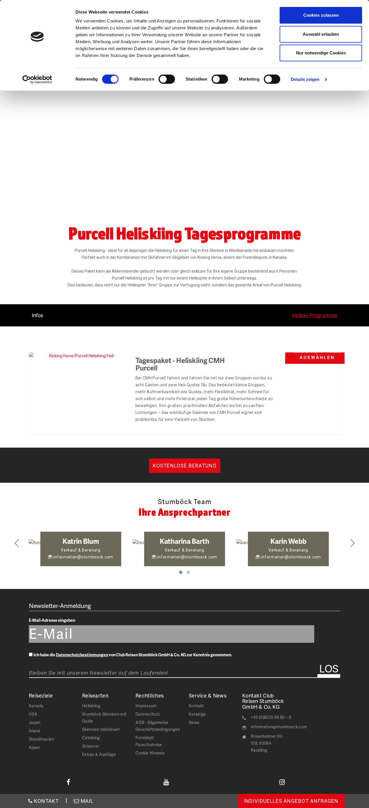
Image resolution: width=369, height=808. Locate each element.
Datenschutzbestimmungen (82, 654)
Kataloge (197, 714)
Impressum (146, 705)
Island (34, 730)
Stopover (90, 746)
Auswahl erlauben (321, 34)
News (194, 722)
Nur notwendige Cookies (321, 52)
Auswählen (317, 357)
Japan (34, 722)
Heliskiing (91, 705)
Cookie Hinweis (150, 753)
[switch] (167, 79)
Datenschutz (147, 714)
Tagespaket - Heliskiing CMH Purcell (180, 363)
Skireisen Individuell (100, 729)
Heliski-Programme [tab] (314, 315)
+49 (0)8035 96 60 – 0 (271, 717)
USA (33, 714)
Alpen (34, 747)
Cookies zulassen (321, 15)
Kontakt (196, 705)
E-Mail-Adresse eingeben (52, 620)
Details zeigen (305, 79)
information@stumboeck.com (279, 726)
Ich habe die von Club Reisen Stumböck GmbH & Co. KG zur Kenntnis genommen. (132, 654)
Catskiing (91, 737)
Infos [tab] (37, 315)
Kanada (36, 705)
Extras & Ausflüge (99, 754)
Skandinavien (41, 739)
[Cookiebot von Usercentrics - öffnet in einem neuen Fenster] (37, 79)
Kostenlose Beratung (184, 466)
